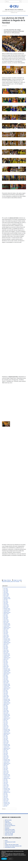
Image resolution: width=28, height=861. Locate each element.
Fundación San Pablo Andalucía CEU (13, 846)
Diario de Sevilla (8, 824)
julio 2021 (5, 660)
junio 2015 (5, 751)
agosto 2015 (6, 749)
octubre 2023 (6, 626)
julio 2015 (5, 750)
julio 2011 (5, 806)
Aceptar (4, 858)
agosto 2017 (5, 719)
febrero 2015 (6, 757)
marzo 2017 (5, 725)
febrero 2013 (6, 785)
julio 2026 (5, 588)
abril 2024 (5, 618)
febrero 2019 (6, 696)
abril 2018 (5, 709)
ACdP (6, 840)
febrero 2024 (6, 621)
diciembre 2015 (6, 744)
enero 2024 (5, 622)
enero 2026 (5, 596)
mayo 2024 (5, 617)
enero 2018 (5, 713)
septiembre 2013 (6, 778)
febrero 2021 (6, 666)
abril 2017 (5, 724)
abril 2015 (5, 754)
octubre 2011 (6, 804)
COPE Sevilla (8, 822)
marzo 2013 (5, 784)
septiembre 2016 (6, 733)
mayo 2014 (5, 768)
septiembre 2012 (6, 792)
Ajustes (10, 858)
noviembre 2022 (6, 640)
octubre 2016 (6, 731)
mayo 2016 (5, 738)
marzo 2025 (5, 604)
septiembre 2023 (6, 627)
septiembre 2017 (6, 718)
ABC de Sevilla (8, 820)
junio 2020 (5, 676)
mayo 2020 (5, 677)
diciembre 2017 (6, 714)
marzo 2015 (5, 755)
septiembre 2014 (6, 763)
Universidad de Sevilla (10, 847)
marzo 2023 (5, 635)
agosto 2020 (6, 674)
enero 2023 (5, 637)
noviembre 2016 (6, 730)
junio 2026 (5, 589)
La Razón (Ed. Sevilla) (10, 832)
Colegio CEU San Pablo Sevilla (11, 844)
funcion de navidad (15, 581)
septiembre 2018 (6, 702)
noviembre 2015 (6, 745)
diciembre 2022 (6, 638)
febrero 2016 (6, 741)
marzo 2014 (5, 770)
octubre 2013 (6, 777)
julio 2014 (5, 765)
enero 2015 (5, 758)
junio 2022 (5, 646)
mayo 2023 (5, 632)
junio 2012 (5, 794)
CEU (6, 843)
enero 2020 (5, 682)
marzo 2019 (5, 695)
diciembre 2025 (6, 597)
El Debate (7, 828)
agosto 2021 (6, 658)
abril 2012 (5, 797)
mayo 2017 (5, 723)
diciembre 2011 (6, 802)
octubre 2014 (6, 762)
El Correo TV (7, 826)
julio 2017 (5, 720)
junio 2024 (5, 616)
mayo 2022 (5, 647)
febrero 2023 (6, 636)
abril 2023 (5, 633)
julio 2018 (5, 705)
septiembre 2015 (6, 748)
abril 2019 (5, 694)
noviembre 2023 (6, 624)
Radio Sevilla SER (9, 835)
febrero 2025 (6, 606)
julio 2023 (5, 630)
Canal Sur (7, 821)
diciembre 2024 (6, 608)
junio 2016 (5, 736)
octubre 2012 (6, 791)
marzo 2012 (5, 798)
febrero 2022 (6, 651)
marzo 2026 (5, 593)
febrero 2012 (6, 799)
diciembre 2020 (6, 669)
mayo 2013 (5, 782)
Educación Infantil (6, 581)
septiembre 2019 (6, 687)
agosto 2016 (6, 734)
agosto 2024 (6, 613)
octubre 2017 (6, 716)
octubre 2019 (6, 686)
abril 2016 (5, 739)
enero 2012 (5, 801)
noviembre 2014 (6, 760)
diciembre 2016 (6, 729)
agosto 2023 (6, 628)
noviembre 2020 (6, 670)
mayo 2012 (5, 796)
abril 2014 (5, 769)
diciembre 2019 (6, 684)
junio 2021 (5, 661)
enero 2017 (5, 728)
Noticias (9, 580)
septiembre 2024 (6, 612)
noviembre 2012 (6, 789)
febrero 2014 (6, 772)
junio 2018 (5, 706)
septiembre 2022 (6, 642)
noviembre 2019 (6, 685)
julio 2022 (5, 645)
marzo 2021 (5, 665)
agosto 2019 (6, 689)
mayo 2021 (5, 662)
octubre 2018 (6, 701)
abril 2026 (5, 592)
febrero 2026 (6, 594)
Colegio (5, 580)
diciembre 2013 (6, 774)
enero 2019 (5, 697)
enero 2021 (5, 667)
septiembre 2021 (6, 657)
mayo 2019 (5, 692)
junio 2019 (5, 691)
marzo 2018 (5, 710)
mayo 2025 (5, 602)
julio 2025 (5, 599)
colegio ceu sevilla (17, 580)
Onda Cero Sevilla (9, 833)
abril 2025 (5, 603)
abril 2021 (5, 664)
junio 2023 (5, 631)
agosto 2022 (6, 643)
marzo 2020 (5, 680)
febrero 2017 (6, 726)
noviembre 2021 (6, 655)
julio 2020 (5, 675)
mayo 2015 (5, 753)
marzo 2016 (5, 740)
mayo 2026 (5, 591)
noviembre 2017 (6, 715)
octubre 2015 (6, 746)
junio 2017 (5, 721)
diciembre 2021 (6, 653)
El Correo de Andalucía (10, 825)
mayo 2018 (5, 708)
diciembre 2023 (6, 623)
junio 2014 (5, 767)
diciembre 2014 (6, 759)
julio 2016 (5, 735)
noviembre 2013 (6, 775)
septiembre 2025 (6, 598)
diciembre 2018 (6, 699)
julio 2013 (5, 779)
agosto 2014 (6, 764)
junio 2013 (5, 780)
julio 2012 (5, 793)
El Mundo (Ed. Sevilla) (10, 829)
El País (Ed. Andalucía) (10, 830)
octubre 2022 (6, 641)
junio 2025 (5, 601)
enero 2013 (5, 787)
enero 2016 (5, 743)
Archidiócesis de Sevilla (10, 842)
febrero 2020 (6, 681)
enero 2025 (5, 607)
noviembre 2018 (6, 700)
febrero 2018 (6, 711)
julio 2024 (5, 614)
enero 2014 (5, 773)
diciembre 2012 (6, 788)
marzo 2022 (5, 650)
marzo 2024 (5, 619)
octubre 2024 (6, 611)
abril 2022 (5, 648)
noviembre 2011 (6, 803)
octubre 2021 (6, 656)
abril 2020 (5, 679)
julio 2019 (5, 690)
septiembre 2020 (6, 672)
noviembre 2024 (6, 609)
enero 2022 (5, 652)
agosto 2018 (6, 704)
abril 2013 (5, 783)
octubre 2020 (6, 671)
